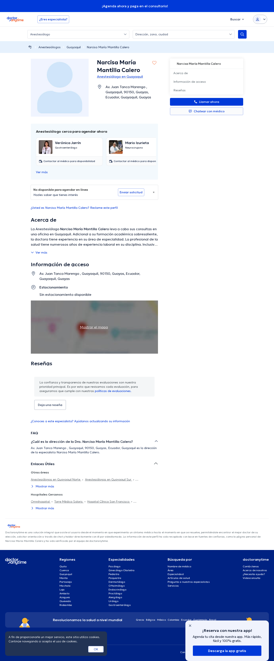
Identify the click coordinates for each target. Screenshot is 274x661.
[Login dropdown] (260, 19)
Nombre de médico (179, 566)
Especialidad (176, 574)
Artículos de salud (179, 578)
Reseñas (179, 90)
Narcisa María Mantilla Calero (108, 47)
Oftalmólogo (117, 585)
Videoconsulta (252, 578)
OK (96, 649)
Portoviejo (66, 581)
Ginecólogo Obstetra (122, 570)
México (161, 619)
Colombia (173, 619)
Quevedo (65, 601)
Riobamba (66, 605)
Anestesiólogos (50, 47)
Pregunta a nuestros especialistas (189, 581)
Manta (64, 578)
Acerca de (180, 73)
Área (171, 570)
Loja (62, 589)
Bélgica (150, 619)
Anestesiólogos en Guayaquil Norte (56, 479)
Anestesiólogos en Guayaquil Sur (108, 479)
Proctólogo (115, 593)
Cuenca (64, 570)
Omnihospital (41, 501)
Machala (65, 585)
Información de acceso (189, 82)
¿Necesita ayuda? (254, 574)
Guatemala (200, 619)
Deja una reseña (50, 405)
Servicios (173, 585)
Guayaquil (74, 47)
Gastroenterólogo (120, 605)
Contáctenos (251, 566)
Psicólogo (114, 566)
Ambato (64, 593)
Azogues (65, 597)
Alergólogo (115, 597)
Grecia (140, 619)
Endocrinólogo (117, 589)
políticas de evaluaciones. (113, 391)
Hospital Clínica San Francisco (108, 501)
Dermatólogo (117, 581)
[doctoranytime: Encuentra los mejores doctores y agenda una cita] (30, 47)
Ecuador (186, 619)
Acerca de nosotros (255, 570)
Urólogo (113, 601)
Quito (63, 566)
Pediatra (114, 574)
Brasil (212, 619)
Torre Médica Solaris (68, 501)
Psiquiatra (115, 578)
